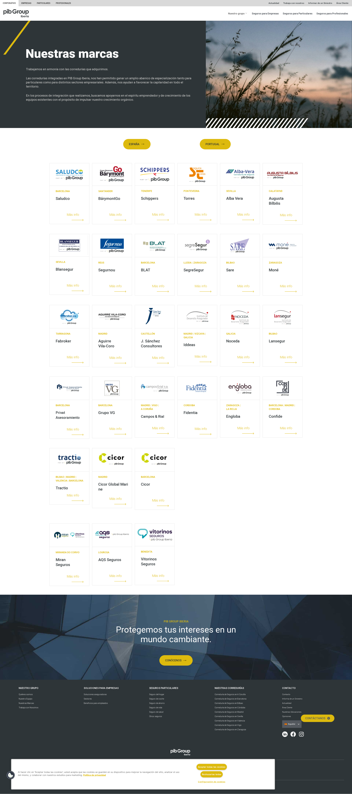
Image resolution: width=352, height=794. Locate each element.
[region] (143, 774)
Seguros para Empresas (265, 13)
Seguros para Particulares (297, 13)
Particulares (43, 3)
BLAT (145, 270)
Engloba (233, 416)
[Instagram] (301, 734)
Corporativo (9, 3)
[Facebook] (293, 734)
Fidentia (190, 412)
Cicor (145, 484)
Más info (73, 215)
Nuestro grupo (236, 13)
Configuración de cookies (211, 782)
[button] (10, 775)
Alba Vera (234, 198)
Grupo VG (106, 412)
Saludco (63, 198)
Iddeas (189, 345)
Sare (230, 270)
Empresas (26, 3)
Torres (189, 198)
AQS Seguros (109, 560)
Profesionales (63, 3)
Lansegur (277, 341)
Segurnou (106, 270)
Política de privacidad (94, 775)
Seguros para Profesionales (332, 13)
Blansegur (64, 269)
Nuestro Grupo (28, 688)
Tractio (62, 488)
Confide (275, 416)
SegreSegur (194, 270)
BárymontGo (109, 198)
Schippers (149, 198)
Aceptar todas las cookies (211, 767)
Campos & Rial (152, 416)
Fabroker (63, 341)
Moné (274, 270)
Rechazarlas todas (211, 774)
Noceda (233, 341)
